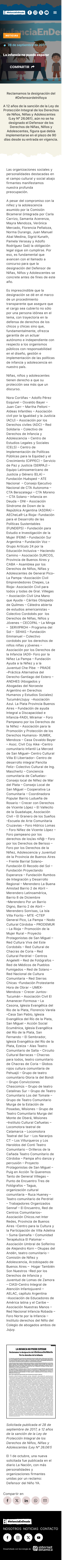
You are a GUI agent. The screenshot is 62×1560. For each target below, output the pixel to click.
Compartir (19, 67)
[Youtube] (46, 12)
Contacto (49, 1529)
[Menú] (55, 13)
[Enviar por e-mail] (45, 1500)
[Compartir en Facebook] (7, 1500)
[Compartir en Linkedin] (26, 1500)
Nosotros (12, 1529)
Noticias (12, 35)
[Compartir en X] (17, 1500)
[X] (41, 12)
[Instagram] (35, 12)
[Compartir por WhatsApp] (35, 1500)
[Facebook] (30, 12)
